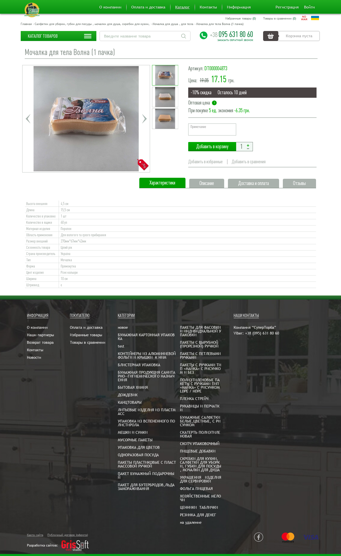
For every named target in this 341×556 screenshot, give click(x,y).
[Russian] (304, 18)
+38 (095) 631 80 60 (262, 333)
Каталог (182, 7)
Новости (34, 357)
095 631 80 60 (231, 34)
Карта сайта (35, 535)
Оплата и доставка (148, 7)
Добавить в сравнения (249, 161)
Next (144, 119)
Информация (239, 7)
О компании (110, 7)
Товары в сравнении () (279, 18)
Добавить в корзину (212, 147)
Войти (309, 7)
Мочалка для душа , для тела (173, 24)
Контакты (208, 7)
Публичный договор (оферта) (67, 535)
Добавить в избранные (205, 161)
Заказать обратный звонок (235, 40)
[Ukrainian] (315, 18)
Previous (27, 119)
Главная (26, 24)
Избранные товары (86, 335)
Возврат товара (40, 342)
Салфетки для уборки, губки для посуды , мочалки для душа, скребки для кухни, (92, 24)
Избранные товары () (240, 18)
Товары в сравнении (87, 342)
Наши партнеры (40, 335)
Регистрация (287, 7)
